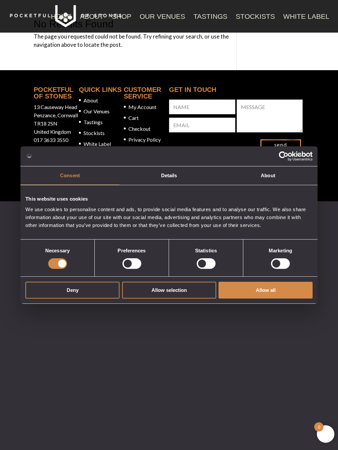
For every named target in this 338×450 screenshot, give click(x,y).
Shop (121, 16)
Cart (133, 118)
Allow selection (169, 290)
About (92, 16)
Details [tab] (169, 175)
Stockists (255, 16)
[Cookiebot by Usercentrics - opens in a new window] (284, 156)
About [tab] (268, 175)
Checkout (139, 129)
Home (61, 16)
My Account (142, 107)
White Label (306, 16)
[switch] (131, 263)
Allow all (266, 290)
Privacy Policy (144, 139)
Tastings (210, 16)
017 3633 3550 (51, 140)
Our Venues (162, 16)
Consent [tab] (70, 175)
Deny (73, 290)
